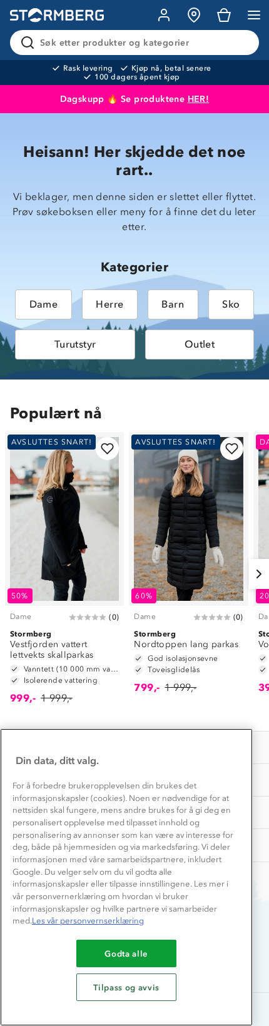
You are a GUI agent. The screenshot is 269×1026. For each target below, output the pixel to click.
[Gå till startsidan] (57, 15)
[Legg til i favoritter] (107, 448)
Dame (43, 304)
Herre (109, 304)
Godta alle (126, 953)
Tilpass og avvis (126, 987)
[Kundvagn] (224, 15)
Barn (172, 304)
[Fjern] (241, 42)
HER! (199, 99)
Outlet (200, 344)
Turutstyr (75, 344)
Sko (231, 304)
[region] (126, 877)
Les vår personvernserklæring (88, 920)
